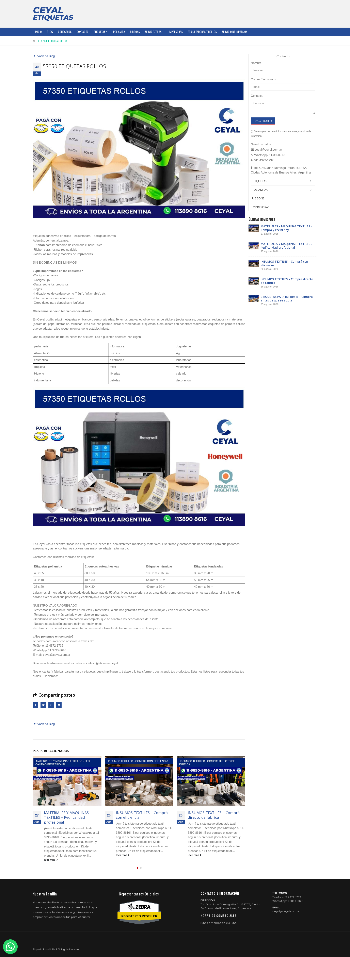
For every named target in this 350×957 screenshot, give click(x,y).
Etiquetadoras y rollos (202, 31)
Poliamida (119, 31)
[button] (137, 868)
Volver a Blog (45, 56)
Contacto (83, 31)
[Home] (53, 13)
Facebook (35, 705)
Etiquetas (99, 31)
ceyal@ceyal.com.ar (286, 911)
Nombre (256, 63)
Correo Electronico (263, 79)
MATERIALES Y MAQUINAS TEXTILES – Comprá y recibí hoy (287, 228)
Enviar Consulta (263, 121)
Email (59, 705)
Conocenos (64, 31)
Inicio (38, 31)
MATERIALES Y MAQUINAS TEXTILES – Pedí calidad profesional (66, 817)
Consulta (256, 95)
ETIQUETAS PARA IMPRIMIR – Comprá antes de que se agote (287, 298)
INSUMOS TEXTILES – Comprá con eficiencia (142, 815)
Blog (50, 31)
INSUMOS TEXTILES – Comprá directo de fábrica (214, 815)
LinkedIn (51, 705)
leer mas (50, 859)
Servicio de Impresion (234, 31)
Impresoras (176, 31)
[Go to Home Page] (34, 41)
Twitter (43, 705)
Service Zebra (153, 31)
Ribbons (135, 31)
